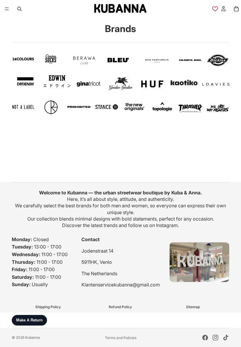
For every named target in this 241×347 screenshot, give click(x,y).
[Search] (19, 8)
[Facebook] (205, 337)
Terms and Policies (120, 338)
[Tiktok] (225, 337)
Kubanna (32, 337)
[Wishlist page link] (215, 9)
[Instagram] (215, 337)
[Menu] (7, 9)
